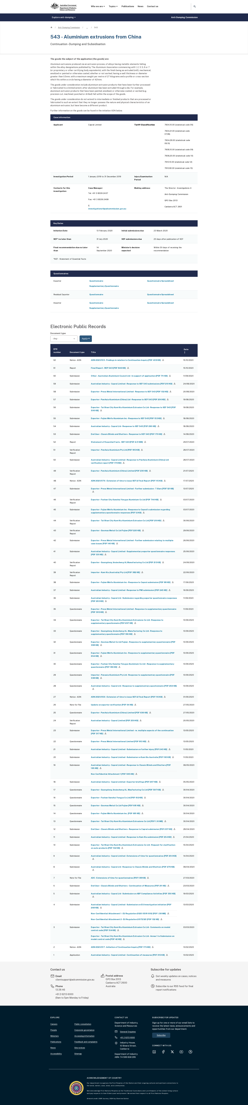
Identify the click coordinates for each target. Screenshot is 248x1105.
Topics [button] (112, 6)
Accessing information (84, 1036)
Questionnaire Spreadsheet (160, 281)
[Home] (63, 4)
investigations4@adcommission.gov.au (107, 209)
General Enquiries (128, 1032)
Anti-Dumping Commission (184, 17)
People (53, 1030)
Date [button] (186, 351)
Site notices (79, 1048)
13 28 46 (60, 989)
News (140, 6)
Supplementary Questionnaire (104, 286)
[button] (194, 6)
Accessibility (56, 1054)
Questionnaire (96, 281)
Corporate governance (84, 1030)
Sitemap (78, 1054)
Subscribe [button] (161, 1035)
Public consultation (82, 1024)
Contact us (152, 6)
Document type (58, 333)
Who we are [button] (97, 6)
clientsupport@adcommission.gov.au (75, 979)
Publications (128, 6)
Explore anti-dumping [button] (63, 17)
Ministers (54, 1036)
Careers (53, 1024)
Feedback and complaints (85, 1042)
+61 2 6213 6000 (64, 994)
